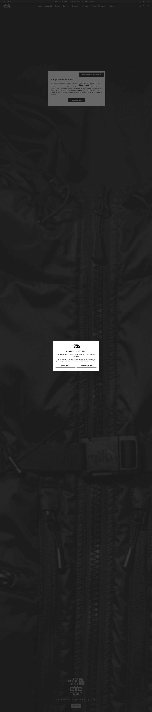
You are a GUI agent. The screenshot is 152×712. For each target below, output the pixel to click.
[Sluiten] (96, 344)
